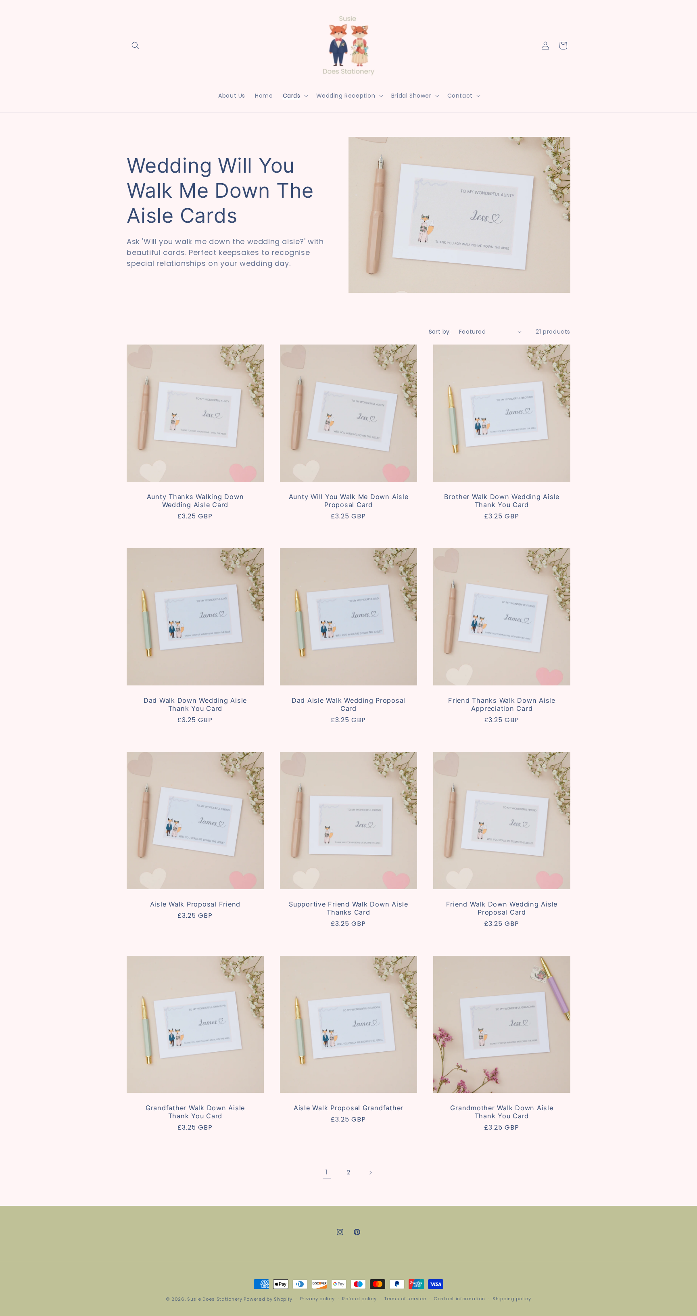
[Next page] (370, 1173)
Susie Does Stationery (214, 1299)
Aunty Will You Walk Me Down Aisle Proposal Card (349, 501)
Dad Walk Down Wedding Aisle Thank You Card (195, 704)
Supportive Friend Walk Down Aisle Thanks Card (348, 908)
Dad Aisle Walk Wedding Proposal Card (348, 704)
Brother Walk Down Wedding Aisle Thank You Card (501, 501)
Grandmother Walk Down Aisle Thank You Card (501, 1112)
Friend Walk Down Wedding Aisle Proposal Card (502, 908)
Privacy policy (317, 1298)
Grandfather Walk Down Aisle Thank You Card (195, 1112)
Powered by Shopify (268, 1299)
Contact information (459, 1298)
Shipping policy (511, 1298)
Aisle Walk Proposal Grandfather (348, 1108)
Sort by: (440, 332)
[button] (135, 45)
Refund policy (359, 1298)
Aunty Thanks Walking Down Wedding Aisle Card (195, 501)
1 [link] (327, 1172)
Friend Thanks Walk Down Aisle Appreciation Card (501, 704)
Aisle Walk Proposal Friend (195, 904)
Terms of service (405, 1298)
